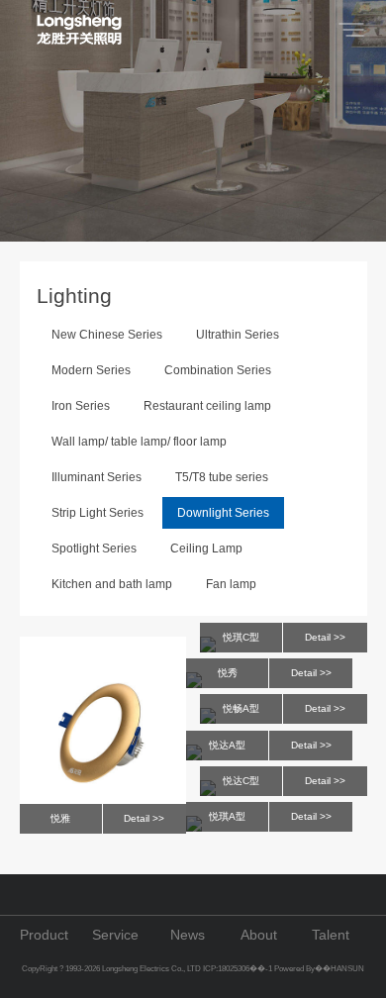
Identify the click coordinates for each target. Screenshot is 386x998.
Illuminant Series (96, 477)
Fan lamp (231, 584)
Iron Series (80, 406)
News (187, 935)
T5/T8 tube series (221, 477)
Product (44, 935)
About (259, 935)
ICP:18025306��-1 (238, 968)
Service (115, 935)
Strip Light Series (97, 513)
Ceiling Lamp (206, 548)
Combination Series (217, 370)
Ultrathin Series (237, 335)
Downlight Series (223, 513)
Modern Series (91, 370)
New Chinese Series (106, 335)
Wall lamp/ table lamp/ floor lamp (139, 442)
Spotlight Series (94, 548)
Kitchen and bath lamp (111, 584)
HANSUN (347, 968)
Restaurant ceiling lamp (207, 406)
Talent (330, 935)
